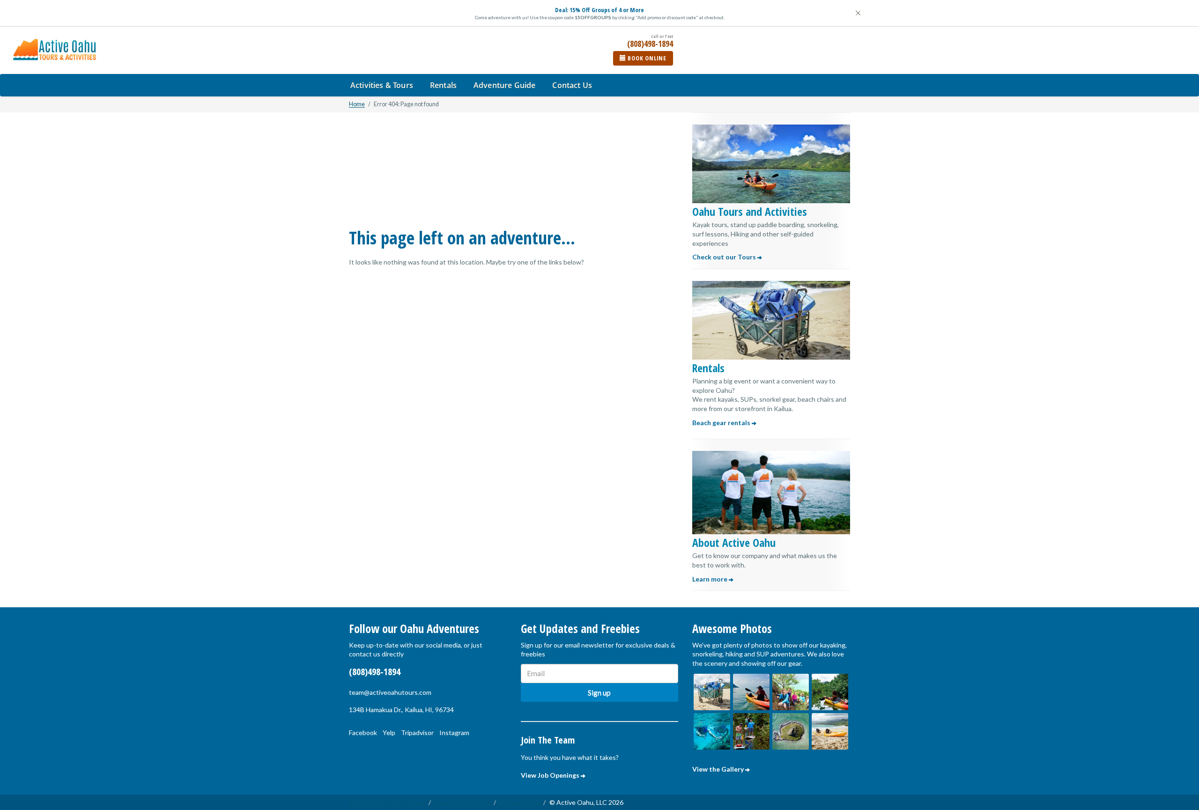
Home (357, 104)
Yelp (389, 732)
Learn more (710, 579)
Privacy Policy (520, 802)
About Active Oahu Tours (387, 802)
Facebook (363, 732)
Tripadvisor (417, 732)
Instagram (454, 732)
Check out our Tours (724, 257)
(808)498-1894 (374, 671)
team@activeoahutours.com (390, 692)
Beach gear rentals (722, 423)
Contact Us (572, 85)
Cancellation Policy (462, 802)
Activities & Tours (381, 85)
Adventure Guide (504, 85)
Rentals (443, 85)
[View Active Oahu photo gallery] (712, 692)
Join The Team (548, 740)
